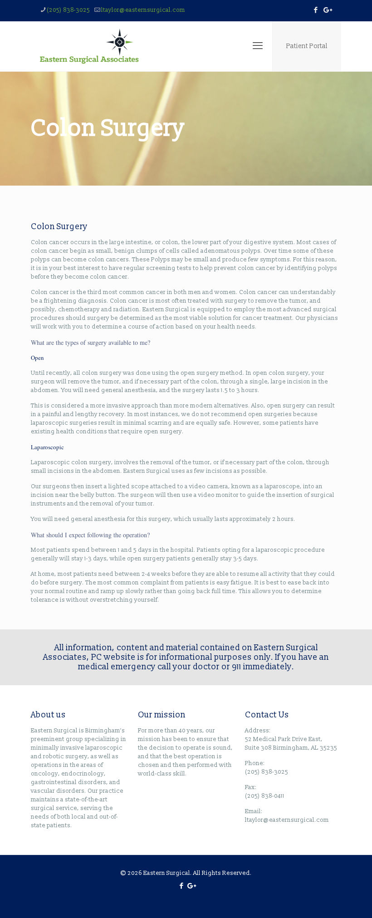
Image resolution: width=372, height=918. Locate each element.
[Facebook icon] (315, 10)
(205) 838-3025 (68, 10)
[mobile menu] (257, 46)
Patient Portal (307, 46)
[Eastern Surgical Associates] (89, 46)
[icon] (326, 10)
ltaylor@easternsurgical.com (143, 10)
